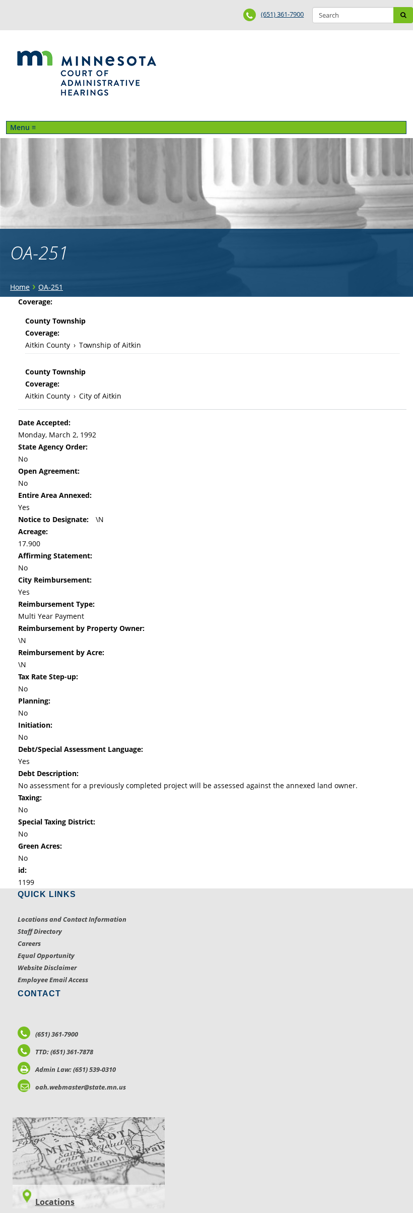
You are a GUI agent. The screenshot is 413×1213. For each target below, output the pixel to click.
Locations (55, 1201)
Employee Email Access (53, 979)
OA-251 (50, 287)
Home (20, 287)
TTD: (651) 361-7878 (64, 1051)
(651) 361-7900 (282, 14)
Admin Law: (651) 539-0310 (75, 1069)
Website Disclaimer (47, 967)
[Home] (86, 73)
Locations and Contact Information (72, 919)
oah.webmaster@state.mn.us (80, 1087)
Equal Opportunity (46, 955)
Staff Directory (40, 931)
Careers (29, 943)
